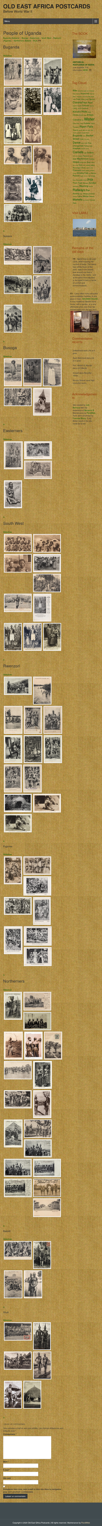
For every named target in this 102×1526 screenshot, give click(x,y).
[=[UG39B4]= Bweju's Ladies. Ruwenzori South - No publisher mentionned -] (32, 720)
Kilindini (77, 111)
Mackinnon (82, 158)
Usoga (84, 180)
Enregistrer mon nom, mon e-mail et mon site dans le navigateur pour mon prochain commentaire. (32, 1490)
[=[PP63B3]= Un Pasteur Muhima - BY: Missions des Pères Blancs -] (32, 637)
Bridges (90, 114)
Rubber (90, 146)
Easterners (34, 38)
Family (91, 156)
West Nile (83, 148)
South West (46, 38)
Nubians (15, 38)
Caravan (92, 200)
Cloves (75, 114)
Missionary (91, 91)
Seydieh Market (85, 133)
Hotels (76, 162)
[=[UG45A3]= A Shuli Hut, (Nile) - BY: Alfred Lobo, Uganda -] (32, 1394)
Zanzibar (92, 182)
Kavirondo (85, 93)
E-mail (6, 1469)
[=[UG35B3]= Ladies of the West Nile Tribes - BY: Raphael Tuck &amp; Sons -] (38, 1128)
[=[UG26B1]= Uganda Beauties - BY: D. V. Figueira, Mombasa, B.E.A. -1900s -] (32, 71)
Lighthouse (79, 133)
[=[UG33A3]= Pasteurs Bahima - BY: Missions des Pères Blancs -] (47, 583)
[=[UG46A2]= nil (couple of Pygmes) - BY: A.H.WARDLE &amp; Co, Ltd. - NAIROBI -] (18, 906)
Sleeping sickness (89, 194)
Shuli (35, 40)
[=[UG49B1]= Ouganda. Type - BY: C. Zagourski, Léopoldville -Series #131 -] (33, 749)
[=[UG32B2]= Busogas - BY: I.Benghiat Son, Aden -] (32, 372)
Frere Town (77, 182)
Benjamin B (89, 410)
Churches (76, 123)
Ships (84, 165)
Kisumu (93, 162)
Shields (89, 112)
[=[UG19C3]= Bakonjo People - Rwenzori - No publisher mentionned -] (13, 720)
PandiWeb (91, 413)
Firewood (75, 196)
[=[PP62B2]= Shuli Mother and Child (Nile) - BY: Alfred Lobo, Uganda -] (13, 1394)
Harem (85, 176)
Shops (82, 143)
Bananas (86, 156)
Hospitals (76, 148)
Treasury (93, 123)
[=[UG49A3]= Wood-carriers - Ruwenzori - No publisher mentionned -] (52, 749)
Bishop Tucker (83, 162)
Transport (76, 127)
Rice (77, 156)
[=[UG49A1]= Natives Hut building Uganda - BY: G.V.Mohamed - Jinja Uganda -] (13, 1133)
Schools (85, 105)
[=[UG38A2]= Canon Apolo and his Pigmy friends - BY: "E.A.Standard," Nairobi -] (37, 936)
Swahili (81, 176)
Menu (7, 21)
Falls (86, 173)
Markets (77, 199)
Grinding (80, 173)
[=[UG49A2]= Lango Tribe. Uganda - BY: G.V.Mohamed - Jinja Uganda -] (42, 1075)
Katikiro (88, 168)
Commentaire (9, 1434)
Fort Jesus (86, 139)
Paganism (92, 99)
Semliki (80, 130)
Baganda (93, 165)
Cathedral (77, 119)
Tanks (84, 136)
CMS (74, 156)
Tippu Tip (92, 106)
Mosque (85, 183)
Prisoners (77, 170)
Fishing (86, 146)
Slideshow (7, 55)
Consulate (79, 180)
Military (87, 170)
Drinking (83, 170)
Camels (78, 152)
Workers (80, 108)
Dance (76, 142)
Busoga (25, 38)
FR (39, 40)
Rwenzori (57, 38)
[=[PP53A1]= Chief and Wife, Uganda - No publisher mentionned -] (52, 101)
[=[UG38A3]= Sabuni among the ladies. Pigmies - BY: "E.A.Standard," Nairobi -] (37, 886)
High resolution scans (84, 381)
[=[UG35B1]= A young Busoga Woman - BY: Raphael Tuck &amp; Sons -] (18, 396)
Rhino (87, 148)
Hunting (76, 193)
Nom (5, 1461)
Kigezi (81, 194)
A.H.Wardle (82, 368)
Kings (90, 143)
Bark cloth (85, 130)
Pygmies (7, 40)
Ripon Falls (86, 126)
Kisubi (74, 180)
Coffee (74, 99)
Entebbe (83, 99)
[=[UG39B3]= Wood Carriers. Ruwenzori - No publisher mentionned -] (13, 778)
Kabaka (87, 123)
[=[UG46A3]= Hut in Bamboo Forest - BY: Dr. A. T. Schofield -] (18, 803)
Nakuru (74, 96)
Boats (89, 162)
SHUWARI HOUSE (90, 298)
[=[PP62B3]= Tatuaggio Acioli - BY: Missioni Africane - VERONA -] (33, 1045)
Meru (89, 130)
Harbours (85, 108)
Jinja (90, 179)
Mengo (86, 196)
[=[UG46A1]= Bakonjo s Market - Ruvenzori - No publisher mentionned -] (18, 685)
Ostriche (91, 186)
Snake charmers (76, 94)
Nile (75, 90)
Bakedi (28, 40)
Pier (88, 190)
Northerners (19, 40)
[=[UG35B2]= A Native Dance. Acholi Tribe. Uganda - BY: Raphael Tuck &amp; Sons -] (18, 1070)
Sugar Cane (86, 91)
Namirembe (80, 91)
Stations (91, 196)
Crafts (89, 176)
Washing (83, 185)
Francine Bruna (79, 418)
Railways (79, 189)
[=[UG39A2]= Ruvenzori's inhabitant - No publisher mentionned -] (13, 749)
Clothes (81, 123)
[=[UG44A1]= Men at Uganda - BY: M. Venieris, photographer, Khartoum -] (18, 213)
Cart (83, 120)
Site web (7, 1478)
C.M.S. (75, 108)
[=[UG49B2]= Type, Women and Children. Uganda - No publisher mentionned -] (52, 71)
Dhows (83, 168)
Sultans (90, 152)
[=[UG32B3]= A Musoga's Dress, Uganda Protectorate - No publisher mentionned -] (52, 372)
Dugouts (75, 130)
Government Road (86, 96)
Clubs (74, 203)
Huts (84, 111)
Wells (74, 159)
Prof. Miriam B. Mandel (82, 365)
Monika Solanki (79, 380)
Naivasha (88, 165)
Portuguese (79, 96)
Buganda (7, 38)
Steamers (80, 156)
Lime (91, 168)
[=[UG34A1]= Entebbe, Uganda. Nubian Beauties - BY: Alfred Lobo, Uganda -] (42, 289)
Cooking (91, 159)
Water (89, 119)
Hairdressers (76, 186)
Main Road (87, 102)
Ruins (80, 165)
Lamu (80, 196)
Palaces (76, 175)
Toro (74, 165)
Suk (90, 173)
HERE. (85, 70)
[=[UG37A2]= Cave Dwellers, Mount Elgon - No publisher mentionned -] (38, 450)
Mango (84, 115)
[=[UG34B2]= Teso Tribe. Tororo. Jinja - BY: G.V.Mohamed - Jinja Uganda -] (13, 455)
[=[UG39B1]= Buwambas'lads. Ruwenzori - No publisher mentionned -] (32, 778)
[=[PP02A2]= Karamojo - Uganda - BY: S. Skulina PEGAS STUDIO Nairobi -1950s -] (13, 494)
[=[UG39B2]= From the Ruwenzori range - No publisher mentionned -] (52, 720)
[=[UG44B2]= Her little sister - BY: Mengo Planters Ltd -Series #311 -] (32, 101)
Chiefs (86, 99)
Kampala (93, 176)
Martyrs (93, 173)
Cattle (85, 153)
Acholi (81, 115)
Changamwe (78, 145)
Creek (82, 139)
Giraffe (85, 143)
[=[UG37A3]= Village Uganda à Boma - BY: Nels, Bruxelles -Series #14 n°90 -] (47, 1207)
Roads (78, 99)
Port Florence (86, 200)
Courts (79, 106)
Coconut (78, 102)
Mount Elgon (77, 168)
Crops (76, 165)
